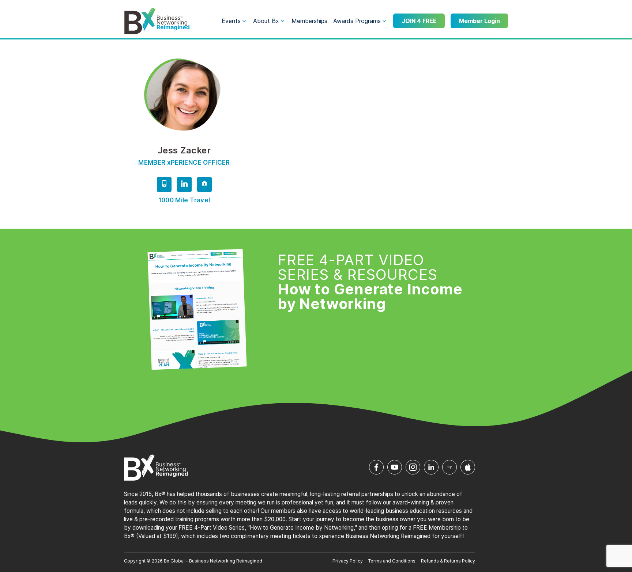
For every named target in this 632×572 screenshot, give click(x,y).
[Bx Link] (204, 185)
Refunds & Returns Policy (448, 561)
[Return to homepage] (157, 21)
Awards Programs (357, 20)
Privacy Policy (347, 561)
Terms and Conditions (391, 561)
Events (231, 20)
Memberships (309, 20)
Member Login (479, 20)
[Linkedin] (184, 185)
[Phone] (164, 185)
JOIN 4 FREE (419, 20)
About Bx (266, 20)
